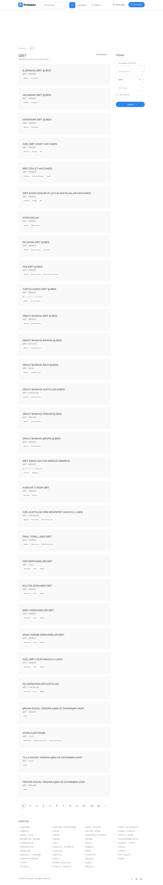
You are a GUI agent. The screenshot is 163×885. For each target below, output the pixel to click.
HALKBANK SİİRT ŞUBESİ (36, 95)
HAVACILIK (58, 851)
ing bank (47, 250)
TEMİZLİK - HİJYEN (126, 843)
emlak (26, 225)
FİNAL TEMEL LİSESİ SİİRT (37, 536)
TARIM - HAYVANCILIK (128, 827)
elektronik (27, 740)
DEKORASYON (27, 847)
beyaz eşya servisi (41, 740)
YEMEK (121, 859)
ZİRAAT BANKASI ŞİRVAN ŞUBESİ (41, 438)
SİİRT (24, 74)
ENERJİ (56, 835)
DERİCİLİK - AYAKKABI (30, 855)
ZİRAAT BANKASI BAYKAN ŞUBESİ (41, 340)
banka (26, 78)
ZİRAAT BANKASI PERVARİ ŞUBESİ (42, 414)
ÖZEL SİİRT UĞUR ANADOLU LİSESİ (42, 659)
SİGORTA (89, 867)
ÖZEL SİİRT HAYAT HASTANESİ (39, 144)
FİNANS (56, 839)
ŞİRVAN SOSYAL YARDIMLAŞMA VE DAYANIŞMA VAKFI (53, 708)
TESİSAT (122, 847)
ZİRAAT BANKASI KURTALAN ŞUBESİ (43, 389)
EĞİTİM (23, 863)
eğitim (26, 520)
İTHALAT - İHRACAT (62, 867)
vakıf (26, 716)
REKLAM (89, 859)
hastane (27, 151)
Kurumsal (82, 5)
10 (84, 806)
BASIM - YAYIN (26, 835)
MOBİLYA (89, 847)
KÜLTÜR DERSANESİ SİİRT (37, 585)
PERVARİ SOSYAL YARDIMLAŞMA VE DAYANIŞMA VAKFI (53, 782)
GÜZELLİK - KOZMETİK (63, 847)
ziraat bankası (36, 323)
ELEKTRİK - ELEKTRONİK (64, 827)
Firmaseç (22, 48)
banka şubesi (36, 250)
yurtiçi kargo (36, 301)
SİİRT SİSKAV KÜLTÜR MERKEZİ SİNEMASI (46, 461)
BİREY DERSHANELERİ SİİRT (38, 610)
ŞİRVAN (32, 442)
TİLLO (31, 565)
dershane (27, 569)
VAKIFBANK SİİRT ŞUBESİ (36, 119)
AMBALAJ (24, 831)
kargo (26, 301)
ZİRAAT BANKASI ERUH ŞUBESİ (40, 365)
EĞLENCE (24, 867)
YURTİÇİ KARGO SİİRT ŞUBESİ (39, 289)
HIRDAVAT (57, 855)
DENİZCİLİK (25, 851)
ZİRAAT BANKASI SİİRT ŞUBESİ (39, 315)
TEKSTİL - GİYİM (125, 835)
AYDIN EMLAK (30, 217)
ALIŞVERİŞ (25, 827)
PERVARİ (32, 417)
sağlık (35, 151)
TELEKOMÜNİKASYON (128, 839)
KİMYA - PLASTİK (93, 827)
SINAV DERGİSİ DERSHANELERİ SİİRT (43, 634)
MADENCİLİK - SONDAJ (96, 835)
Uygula (130, 104)
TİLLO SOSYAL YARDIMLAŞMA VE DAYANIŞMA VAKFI (52, 757)
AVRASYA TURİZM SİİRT (35, 487)
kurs (35, 569)
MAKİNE (89, 839)
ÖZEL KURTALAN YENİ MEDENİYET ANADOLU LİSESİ (52, 512)
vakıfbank (35, 127)
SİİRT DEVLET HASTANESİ (37, 168)
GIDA (55, 843)
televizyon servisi (56, 740)
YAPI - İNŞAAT (124, 855)
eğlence (35, 473)
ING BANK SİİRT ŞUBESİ (36, 242)
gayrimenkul (36, 225)
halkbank (35, 102)
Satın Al (97, 5)
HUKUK (56, 859)
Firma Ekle (137, 5)
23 (92, 806)
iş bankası (35, 78)
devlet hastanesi (38, 176)
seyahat (27, 495)
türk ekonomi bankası (51, 274)
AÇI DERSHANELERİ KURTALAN (40, 684)
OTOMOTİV (90, 855)
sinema (26, 473)
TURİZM (121, 851)
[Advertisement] (81, 27)
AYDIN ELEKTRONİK (33, 733)
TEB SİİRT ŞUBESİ (32, 266)
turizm (35, 495)
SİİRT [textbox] (120, 80)
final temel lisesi (47, 520)
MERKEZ (32, 74)
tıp (41, 151)
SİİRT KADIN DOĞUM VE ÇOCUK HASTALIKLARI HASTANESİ (56, 193)
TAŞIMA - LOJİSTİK (126, 831)
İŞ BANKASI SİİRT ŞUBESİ (36, 70)
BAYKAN (33, 344)
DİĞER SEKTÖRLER (29, 859)
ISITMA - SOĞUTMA (62, 863)
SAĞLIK (88, 863)
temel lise (35, 520)
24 (98, 806)
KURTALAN (34, 393)
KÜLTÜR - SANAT (93, 831)
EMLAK (56, 831)
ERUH (31, 368)
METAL (88, 843)
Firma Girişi (120, 5)
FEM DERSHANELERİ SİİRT (37, 561)
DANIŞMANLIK (26, 843)
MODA (88, 851)
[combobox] (130, 71)
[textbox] (130, 72)
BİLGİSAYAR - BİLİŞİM (30, 839)
